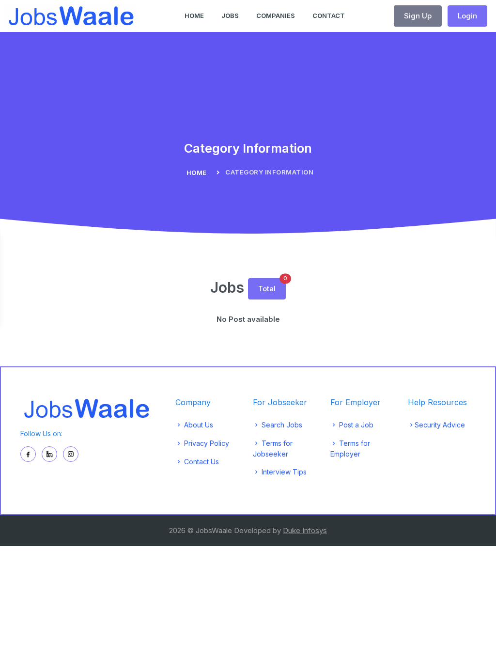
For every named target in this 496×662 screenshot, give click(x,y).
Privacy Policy (205, 443)
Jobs (230, 15)
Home (194, 15)
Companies (275, 15)
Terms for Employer (350, 448)
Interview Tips (283, 472)
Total (272, 285)
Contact (328, 15)
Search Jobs (281, 425)
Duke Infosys (305, 530)
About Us (197, 425)
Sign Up (418, 15)
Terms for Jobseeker (273, 448)
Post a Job (355, 425)
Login (467, 15)
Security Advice (440, 425)
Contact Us (200, 461)
